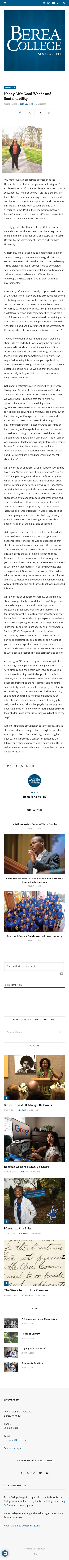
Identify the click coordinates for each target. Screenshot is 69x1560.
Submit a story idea (14, 1448)
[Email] (39, 113)
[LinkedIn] (49, 113)
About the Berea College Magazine (22, 1525)
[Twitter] (30, 113)
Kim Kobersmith (27, 1295)
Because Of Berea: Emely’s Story (26, 1167)
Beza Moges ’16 (26, 104)
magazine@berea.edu (15, 1440)
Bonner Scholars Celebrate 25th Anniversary (34, 936)
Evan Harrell (24, 1233)
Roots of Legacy (31, 1333)
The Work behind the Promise (26, 1290)
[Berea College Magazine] (34, 40)
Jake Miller (24, 1172)
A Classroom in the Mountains (39, 1319)
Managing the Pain (17, 1228)
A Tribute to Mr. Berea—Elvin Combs (34, 824)
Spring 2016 (10, 87)
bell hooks (22, 1110)
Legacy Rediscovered (34, 1348)
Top (35, 1554)
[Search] (64, 3)
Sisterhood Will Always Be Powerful (30, 1105)
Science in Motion (32, 1363)
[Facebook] (20, 113)
